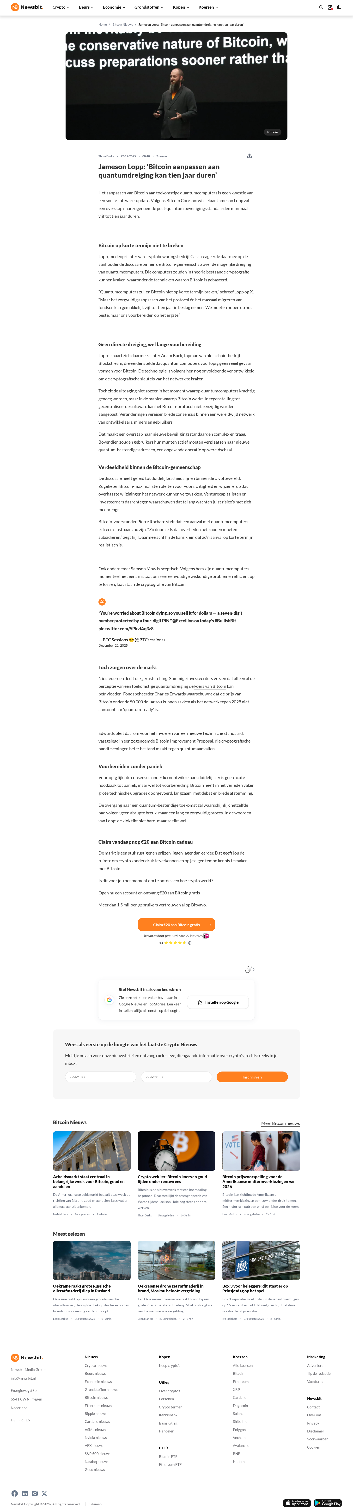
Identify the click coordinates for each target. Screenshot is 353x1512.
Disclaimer (315, 1431)
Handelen (166, 1431)
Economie (112, 7)
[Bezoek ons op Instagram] (35, 1494)
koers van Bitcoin (210, 686)
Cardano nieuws (97, 1422)
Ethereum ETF (170, 1465)
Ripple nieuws (96, 1414)
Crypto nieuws (96, 1365)
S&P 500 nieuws (97, 1454)
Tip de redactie (319, 1374)
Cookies (313, 1447)
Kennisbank (168, 1415)
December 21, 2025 (113, 645)
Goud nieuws (95, 1470)
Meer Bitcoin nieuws (280, 1123)
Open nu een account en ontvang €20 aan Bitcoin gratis (149, 892)
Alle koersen (243, 1365)
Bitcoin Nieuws (123, 24)
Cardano (239, 1398)
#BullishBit (225, 620)
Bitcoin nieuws (96, 1398)
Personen (166, 1399)
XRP (236, 1390)
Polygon (239, 1430)
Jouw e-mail (155, 1076)
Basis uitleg (168, 1423)
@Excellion (183, 620)
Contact (313, 1407)
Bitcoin (272, 132)
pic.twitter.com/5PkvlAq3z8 (125, 628)
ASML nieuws (95, 1430)
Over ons (314, 1415)
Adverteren (316, 1365)
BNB (236, 1454)
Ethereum (241, 1382)
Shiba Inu (240, 1422)
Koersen (206, 7)
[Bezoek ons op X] (44, 1494)
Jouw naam (79, 1076)
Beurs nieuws (95, 1374)
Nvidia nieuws (96, 1438)
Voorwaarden (317, 1439)
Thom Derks (106, 156)
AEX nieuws (94, 1446)
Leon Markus (229, 1214)
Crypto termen (170, 1407)
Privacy (313, 1423)
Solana (238, 1414)
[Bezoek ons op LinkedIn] (25, 1494)
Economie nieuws (98, 1382)
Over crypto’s (169, 1391)
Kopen (179, 7)
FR (20, 1420)
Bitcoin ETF (168, 1457)
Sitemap (96, 1504)
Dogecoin (240, 1406)
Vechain (239, 1438)
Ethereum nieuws (98, 1406)
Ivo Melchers (60, 1214)
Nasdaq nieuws (97, 1462)
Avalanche (241, 1446)
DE (13, 1420)
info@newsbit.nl (23, 1378)
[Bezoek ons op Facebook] (14, 1494)
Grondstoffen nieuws (101, 1390)
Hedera (239, 1462)
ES (28, 1420)
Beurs (84, 7)
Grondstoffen (146, 7)
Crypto (59, 7)
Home (102, 24)
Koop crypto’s (169, 1365)
